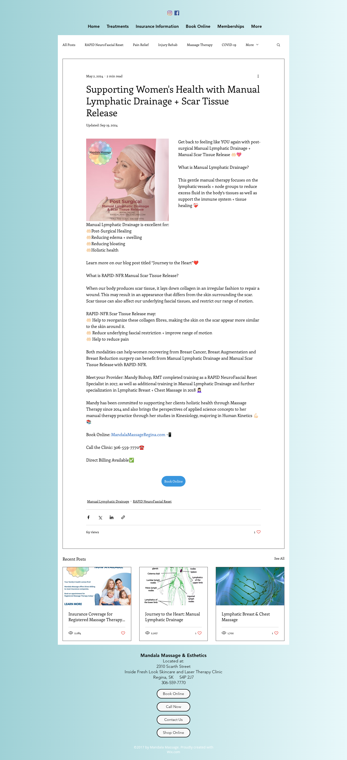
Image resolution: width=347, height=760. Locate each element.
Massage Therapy (199, 45)
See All (279, 558)
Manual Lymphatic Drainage (108, 501)
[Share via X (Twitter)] (100, 517)
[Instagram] (169, 13)
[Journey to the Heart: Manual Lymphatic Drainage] (174, 586)
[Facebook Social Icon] (176, 13)
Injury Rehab (168, 45)
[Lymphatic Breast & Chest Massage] (250, 586)
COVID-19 (229, 45)
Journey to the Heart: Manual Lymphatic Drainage (172, 616)
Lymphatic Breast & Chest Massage (246, 616)
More (250, 45)
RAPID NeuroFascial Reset (104, 45)
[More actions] (258, 76)
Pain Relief (141, 45)
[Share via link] (123, 517)
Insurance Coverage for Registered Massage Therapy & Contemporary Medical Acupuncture (95, 616)
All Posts (69, 45)
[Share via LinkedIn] (111, 517)
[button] (117, 26)
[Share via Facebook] (88, 517)
